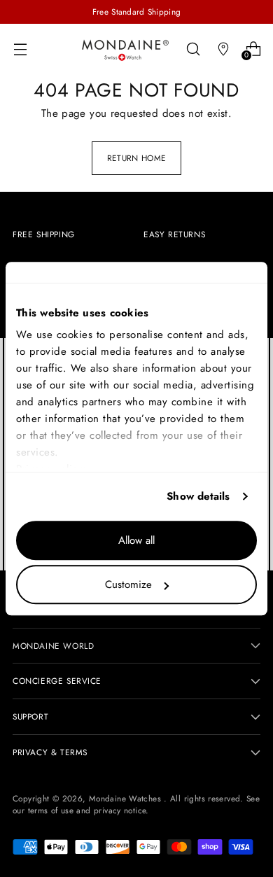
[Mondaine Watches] (125, 50)
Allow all (136, 540)
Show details (198, 496)
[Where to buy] (223, 48)
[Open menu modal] (20, 48)
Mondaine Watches (126, 798)
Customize (128, 584)
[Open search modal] (192, 48)
